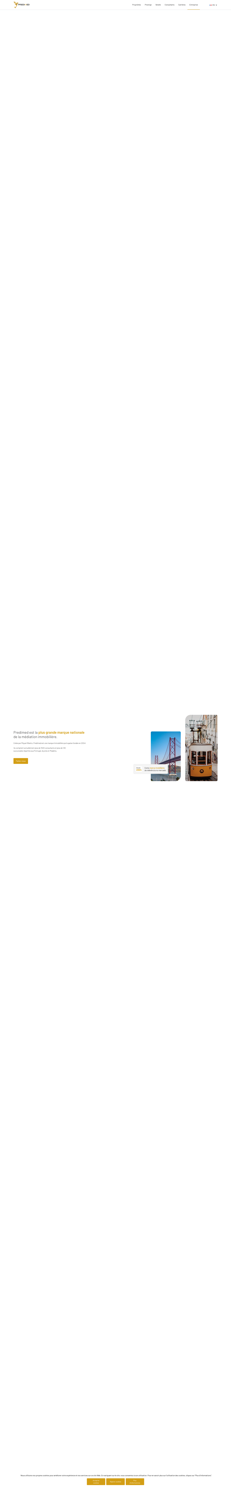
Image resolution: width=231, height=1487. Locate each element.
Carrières (182, 4)
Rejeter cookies (115, 1482)
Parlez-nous (21, 761)
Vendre (158, 4)
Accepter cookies (96, 1481)
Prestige (148, 4)
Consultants (169, 4)
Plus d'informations (135, 1481)
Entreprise (193, 4)
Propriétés (136, 4)
